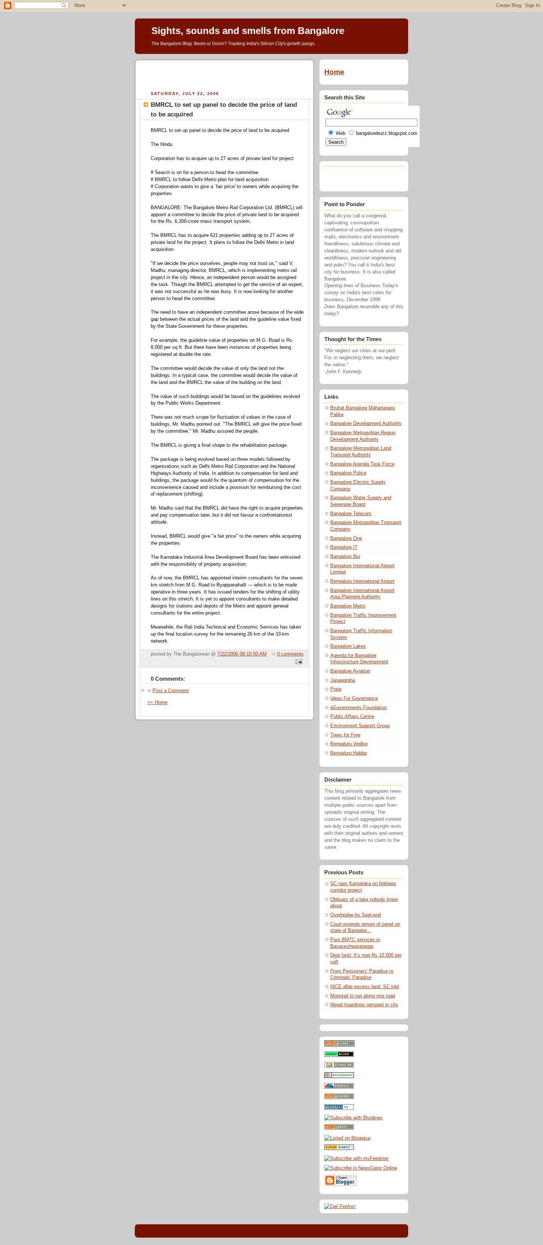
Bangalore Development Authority (366, 423)
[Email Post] (298, 662)
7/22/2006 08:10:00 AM (242, 654)
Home (334, 72)
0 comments (290, 654)
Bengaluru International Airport (362, 581)
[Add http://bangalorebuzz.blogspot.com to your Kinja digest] (339, 1148)
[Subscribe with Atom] (339, 1097)
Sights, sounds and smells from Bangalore (247, 30)
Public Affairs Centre (352, 716)
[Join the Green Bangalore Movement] (339, 1055)
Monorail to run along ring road (362, 996)
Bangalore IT (344, 547)
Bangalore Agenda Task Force (362, 464)
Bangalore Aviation (350, 671)
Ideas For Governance (354, 698)
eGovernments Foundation (358, 707)
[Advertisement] (224, 74)
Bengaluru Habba (348, 753)
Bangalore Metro (347, 606)
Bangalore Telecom (350, 513)
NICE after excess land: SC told (364, 986)
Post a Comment (171, 690)
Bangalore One (346, 538)
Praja (335, 689)
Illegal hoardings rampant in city (364, 1004)
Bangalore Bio (345, 556)
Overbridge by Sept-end (355, 915)
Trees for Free (345, 735)
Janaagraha (342, 680)
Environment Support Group (360, 725)
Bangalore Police (348, 473)
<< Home (157, 702)
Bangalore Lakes (348, 646)
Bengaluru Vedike (349, 743)
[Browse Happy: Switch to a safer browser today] (339, 1076)
